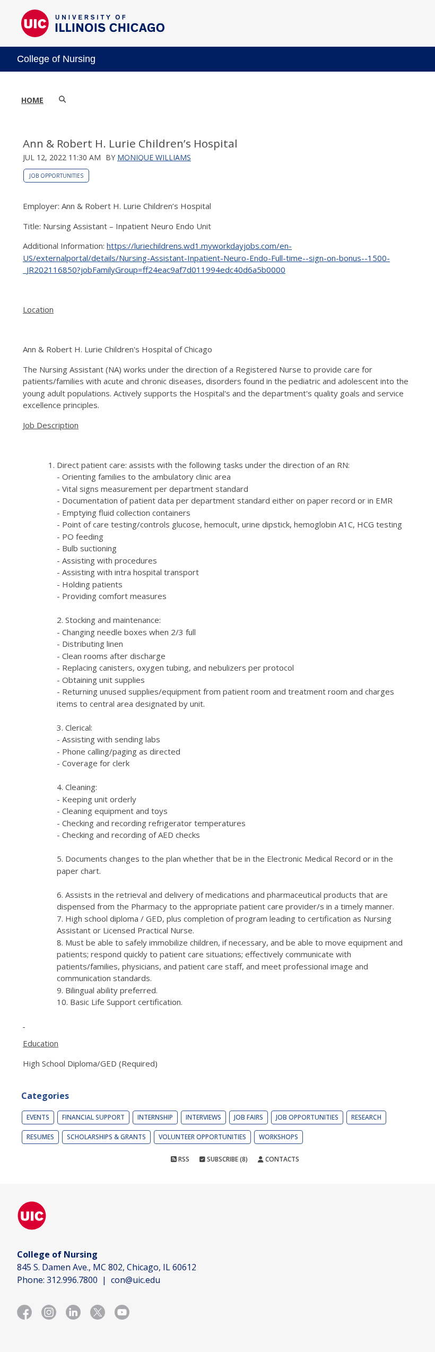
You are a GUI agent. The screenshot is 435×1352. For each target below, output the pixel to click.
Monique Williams (154, 157)
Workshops (278, 1136)
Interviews (203, 1117)
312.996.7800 (72, 1280)
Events (38, 1117)
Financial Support (93, 1117)
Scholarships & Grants (106, 1136)
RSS (183, 1159)
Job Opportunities (56, 175)
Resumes (40, 1136)
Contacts (281, 1159)
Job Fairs (248, 1117)
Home (32, 100)
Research (366, 1117)
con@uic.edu (135, 1280)
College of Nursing (56, 59)
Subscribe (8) (226, 1159)
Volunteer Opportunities (202, 1136)
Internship (155, 1117)
